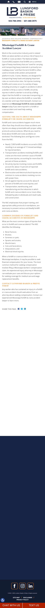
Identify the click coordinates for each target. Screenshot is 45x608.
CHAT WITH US (11, 605)
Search (24, 2)
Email (19, 2)
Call (13, 2)
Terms (28, 358)
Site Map (16, 597)
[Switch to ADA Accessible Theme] (3, 600)
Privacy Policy (23, 600)
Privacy (24, 358)
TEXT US (34, 605)
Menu (34, 2)
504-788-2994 (14, 20)
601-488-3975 (30, 20)
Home (8, 2)
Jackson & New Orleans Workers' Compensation (22, 39)
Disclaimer (27, 597)
